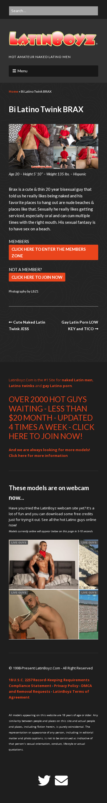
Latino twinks (21, 385)
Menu (22, 70)
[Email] (61, 780)
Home (13, 91)
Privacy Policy (66, 685)
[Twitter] (44, 780)
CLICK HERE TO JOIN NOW (37, 277)
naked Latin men (77, 379)
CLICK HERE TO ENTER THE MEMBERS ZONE (49, 252)
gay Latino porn (57, 385)
